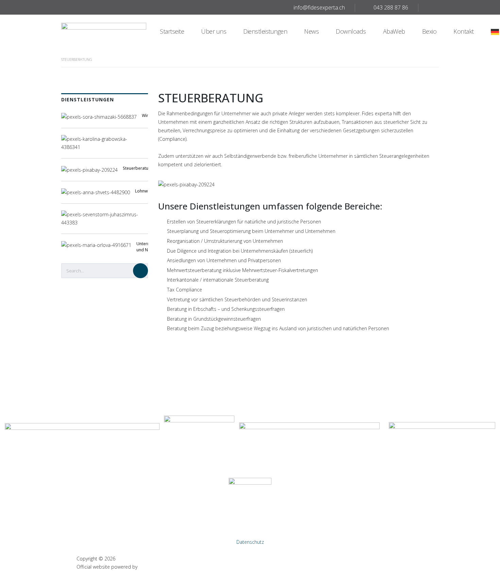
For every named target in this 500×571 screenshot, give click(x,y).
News (311, 31)
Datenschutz (250, 542)
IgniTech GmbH (155, 567)
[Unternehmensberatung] (104, 222)
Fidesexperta (131, 558)
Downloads (351, 31)
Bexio (429, 31)
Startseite (172, 31)
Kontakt (463, 31)
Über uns (213, 31)
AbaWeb (394, 31)
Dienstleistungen (265, 31)
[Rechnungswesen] (104, 146)
